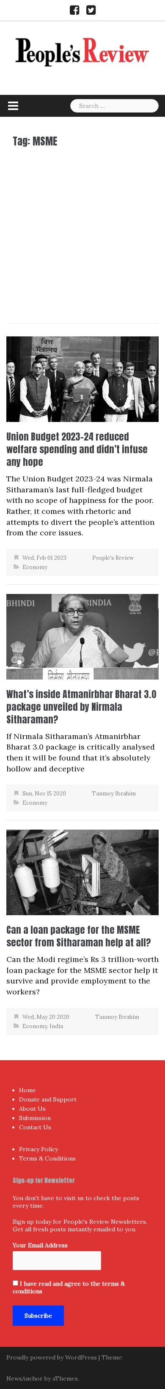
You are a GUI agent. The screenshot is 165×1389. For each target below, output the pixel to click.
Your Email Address (40, 1245)
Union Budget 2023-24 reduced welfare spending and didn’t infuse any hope (77, 449)
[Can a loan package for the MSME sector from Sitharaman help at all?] (82, 871)
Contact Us (35, 1127)
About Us (32, 1108)
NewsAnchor (24, 1378)
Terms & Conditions (47, 1158)
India (56, 1026)
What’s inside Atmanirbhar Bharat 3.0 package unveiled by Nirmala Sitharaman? (81, 706)
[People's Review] (82, 51)
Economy (34, 567)
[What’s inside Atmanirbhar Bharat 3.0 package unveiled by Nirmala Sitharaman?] (82, 636)
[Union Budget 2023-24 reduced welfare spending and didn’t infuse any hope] (82, 378)
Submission (35, 1118)
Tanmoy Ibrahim (114, 793)
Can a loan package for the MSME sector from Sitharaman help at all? (78, 936)
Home (27, 1090)
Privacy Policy (38, 1149)
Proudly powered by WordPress (51, 1357)
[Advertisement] (82, 233)
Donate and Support (48, 1099)
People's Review (113, 558)
